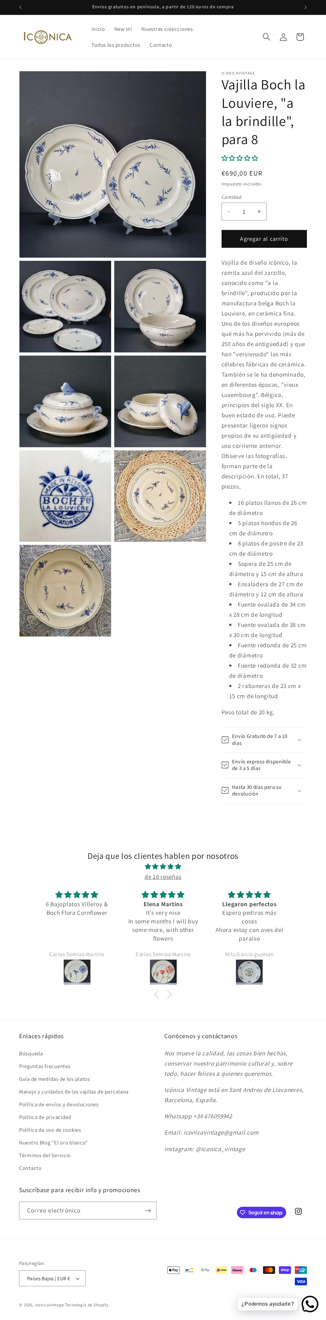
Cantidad (232, 197)
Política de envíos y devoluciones (59, 1104)
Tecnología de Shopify (87, 1305)
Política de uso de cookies (50, 1129)
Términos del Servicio (45, 1155)
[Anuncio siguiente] (306, 7)
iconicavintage (49, 1305)
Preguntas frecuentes (44, 1066)
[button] (266, 37)
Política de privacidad (45, 1117)
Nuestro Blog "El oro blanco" (53, 1142)
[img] (163, 866)
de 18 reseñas (163, 876)
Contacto (30, 1167)
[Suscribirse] (147, 1210)
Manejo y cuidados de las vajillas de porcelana (74, 1091)
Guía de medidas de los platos (54, 1078)
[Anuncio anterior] (20, 7)
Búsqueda (31, 1053)
